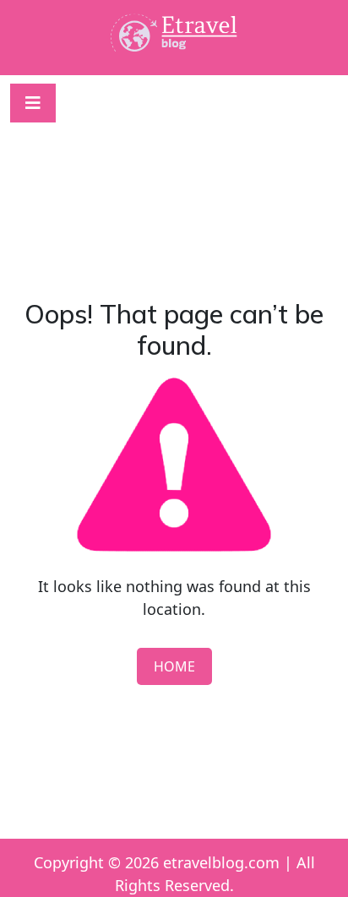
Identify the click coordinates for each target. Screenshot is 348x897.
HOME (174, 666)
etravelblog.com (221, 862)
